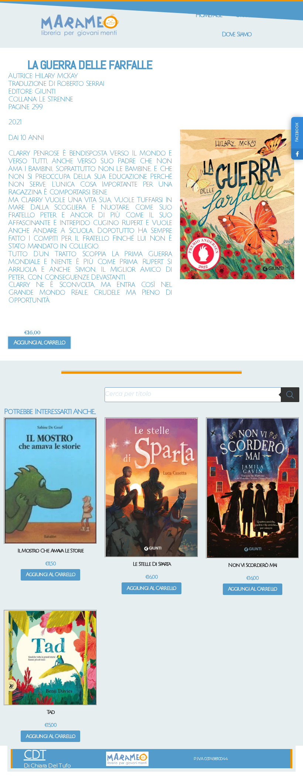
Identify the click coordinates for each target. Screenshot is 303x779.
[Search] (290, 394)
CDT (34, 755)
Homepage (208, 15)
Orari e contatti (256, 15)
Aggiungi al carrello (39, 342)
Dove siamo (236, 34)
